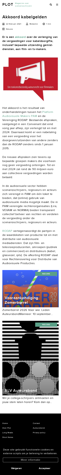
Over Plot (6, 428)
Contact (36, 423)
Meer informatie (30, 459)
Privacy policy (39, 433)
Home (5, 423)
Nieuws (46, 274)
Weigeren (16, 468)
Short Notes (7, 437)
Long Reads (7, 433)
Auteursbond (39, 428)
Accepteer (44, 468)
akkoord (20, 37)
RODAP (7, 231)
